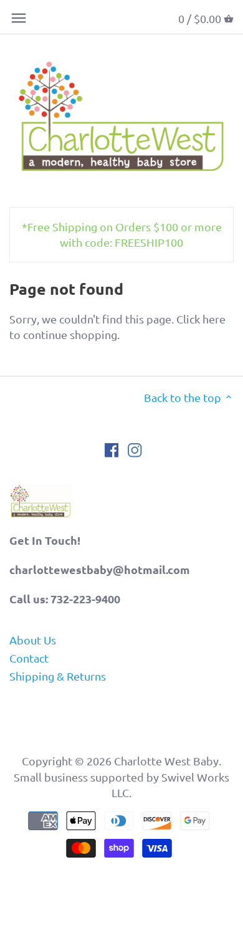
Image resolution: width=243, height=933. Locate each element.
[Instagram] (135, 449)
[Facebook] (112, 449)
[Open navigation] (18, 18)
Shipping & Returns (57, 675)
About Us (32, 639)
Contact (29, 657)
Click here (201, 318)
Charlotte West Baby (166, 760)
